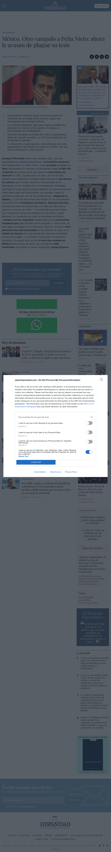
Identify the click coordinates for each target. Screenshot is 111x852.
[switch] (89, 423)
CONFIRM (36, 462)
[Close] (102, 380)
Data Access (55, 472)
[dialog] (55, 426)
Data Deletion (40, 472)
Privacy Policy (71, 472)
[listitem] (55, 417)
